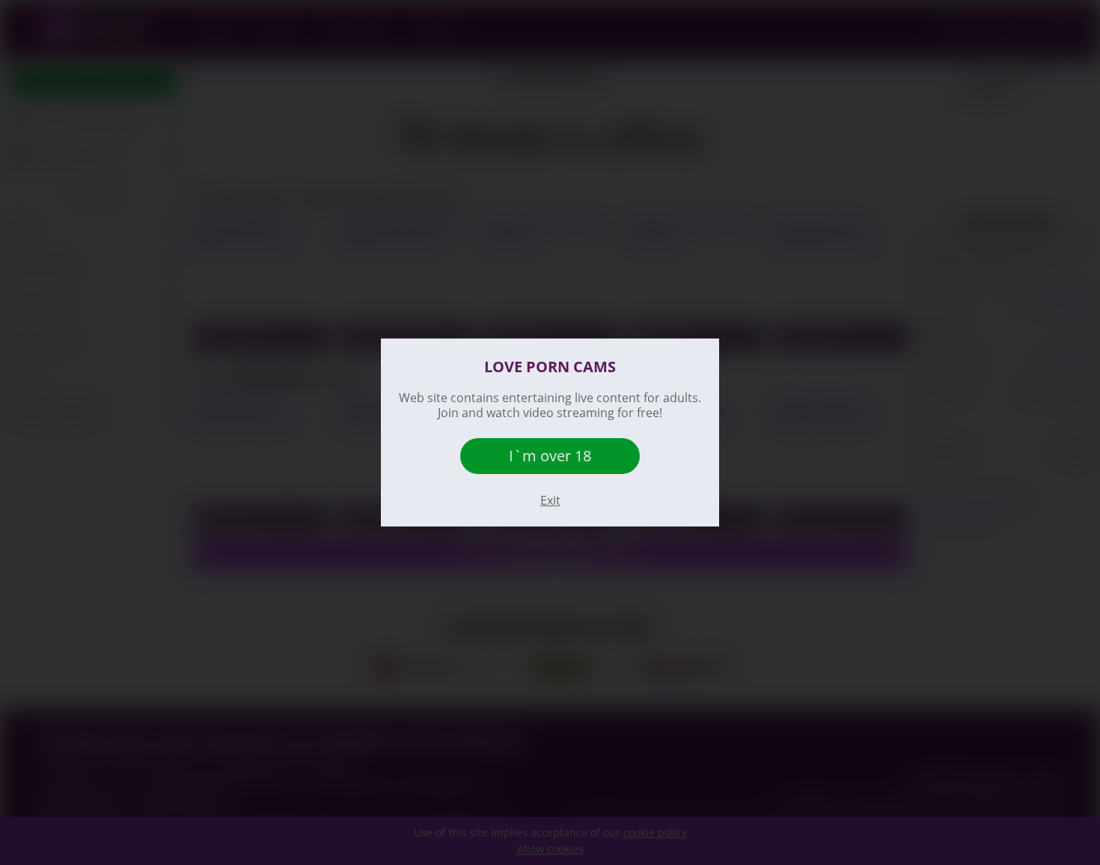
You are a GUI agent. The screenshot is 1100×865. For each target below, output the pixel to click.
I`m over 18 (550, 456)
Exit (550, 500)
